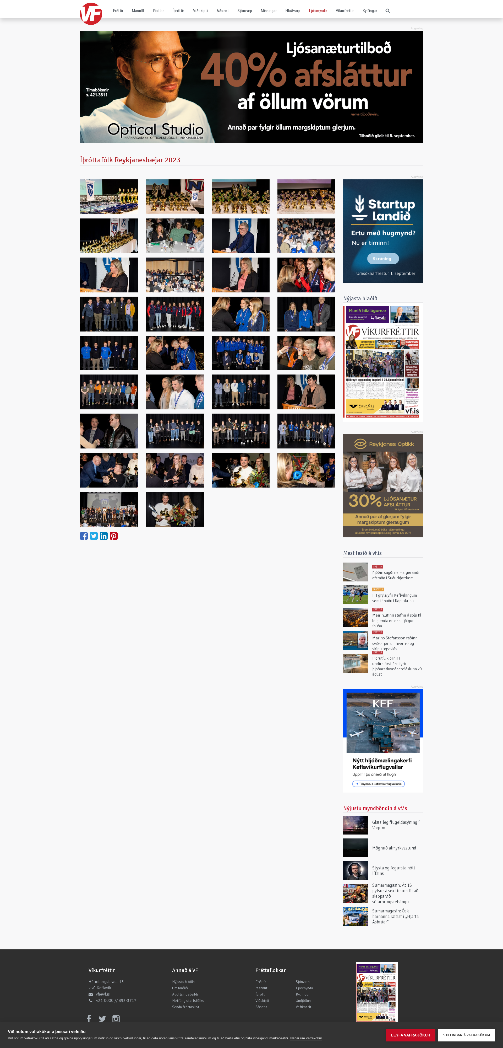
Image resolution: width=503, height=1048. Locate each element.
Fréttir (118, 10)
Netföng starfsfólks (188, 1000)
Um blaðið (180, 988)
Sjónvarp (245, 10)
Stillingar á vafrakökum (466, 1035)
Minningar (269, 10)
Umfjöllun (303, 1000)
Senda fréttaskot (185, 1006)
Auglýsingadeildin (186, 994)
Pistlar (158, 10)
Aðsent (223, 10)
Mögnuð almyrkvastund (394, 848)
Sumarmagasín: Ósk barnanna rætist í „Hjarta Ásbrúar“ (395, 916)
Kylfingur (370, 10)
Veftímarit (303, 1006)
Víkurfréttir (345, 10)
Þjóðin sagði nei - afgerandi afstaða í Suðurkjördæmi (395, 575)
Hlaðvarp (293, 10)
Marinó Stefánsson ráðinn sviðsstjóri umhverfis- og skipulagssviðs (395, 644)
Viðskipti (200, 10)
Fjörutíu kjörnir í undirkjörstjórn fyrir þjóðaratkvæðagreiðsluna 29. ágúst (397, 666)
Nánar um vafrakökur (306, 1038)
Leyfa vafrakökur (410, 1035)
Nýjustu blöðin (183, 981)
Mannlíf (138, 10)
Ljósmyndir (318, 10)
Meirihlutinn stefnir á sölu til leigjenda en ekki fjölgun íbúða (396, 621)
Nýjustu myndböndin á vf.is (375, 808)
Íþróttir (178, 10)
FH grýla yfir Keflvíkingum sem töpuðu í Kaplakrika (394, 598)
